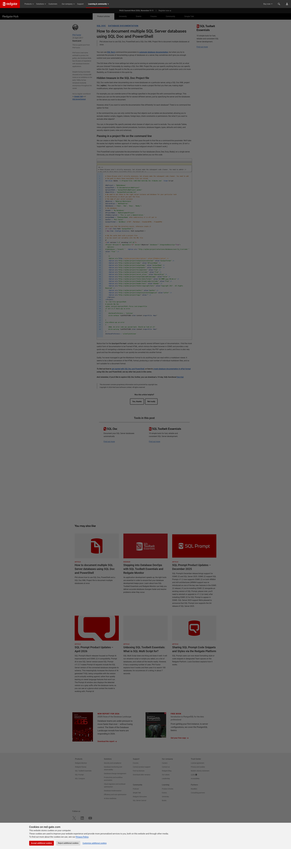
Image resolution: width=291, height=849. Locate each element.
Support (80, 4)
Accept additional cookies (41, 843)
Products (28, 4)
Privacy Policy (82, 837)
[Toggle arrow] (272, 4)
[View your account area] (287, 4)
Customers (52, 4)
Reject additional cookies (68, 843)
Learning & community (97, 4)
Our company (67, 4)
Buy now (266, 4)
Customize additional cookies (95, 843)
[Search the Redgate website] (279, 4)
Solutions (40, 4)
